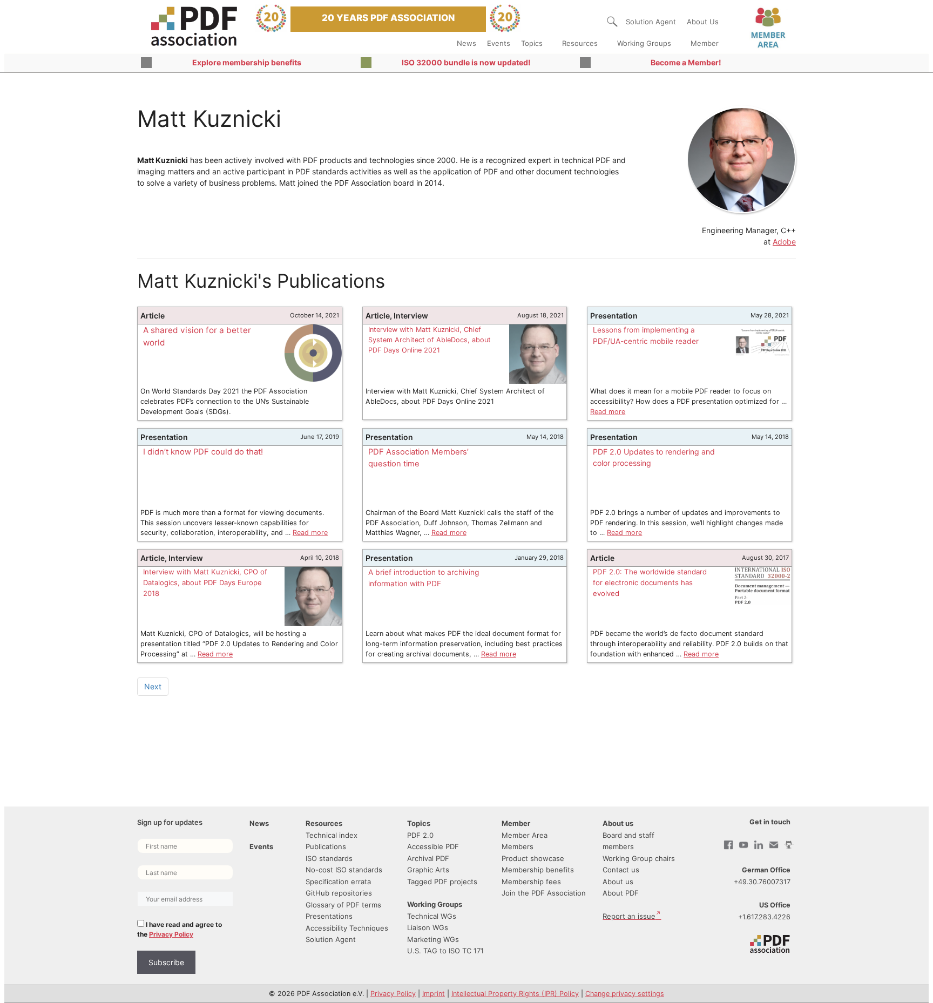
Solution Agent (651, 21)
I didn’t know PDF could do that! (203, 452)
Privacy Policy (171, 934)
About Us (703, 21)
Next (152, 686)
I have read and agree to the (179, 929)
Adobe (784, 241)
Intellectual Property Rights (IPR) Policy (515, 994)
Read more (607, 412)
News (466, 43)
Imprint (433, 994)
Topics (532, 43)
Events (498, 43)
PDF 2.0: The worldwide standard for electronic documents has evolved (650, 582)
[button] (612, 21)
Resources (580, 43)
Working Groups (644, 43)
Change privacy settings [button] (624, 994)
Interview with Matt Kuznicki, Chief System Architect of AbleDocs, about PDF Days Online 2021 (429, 340)
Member (705, 43)
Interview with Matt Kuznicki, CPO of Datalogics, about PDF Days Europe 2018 (205, 582)
